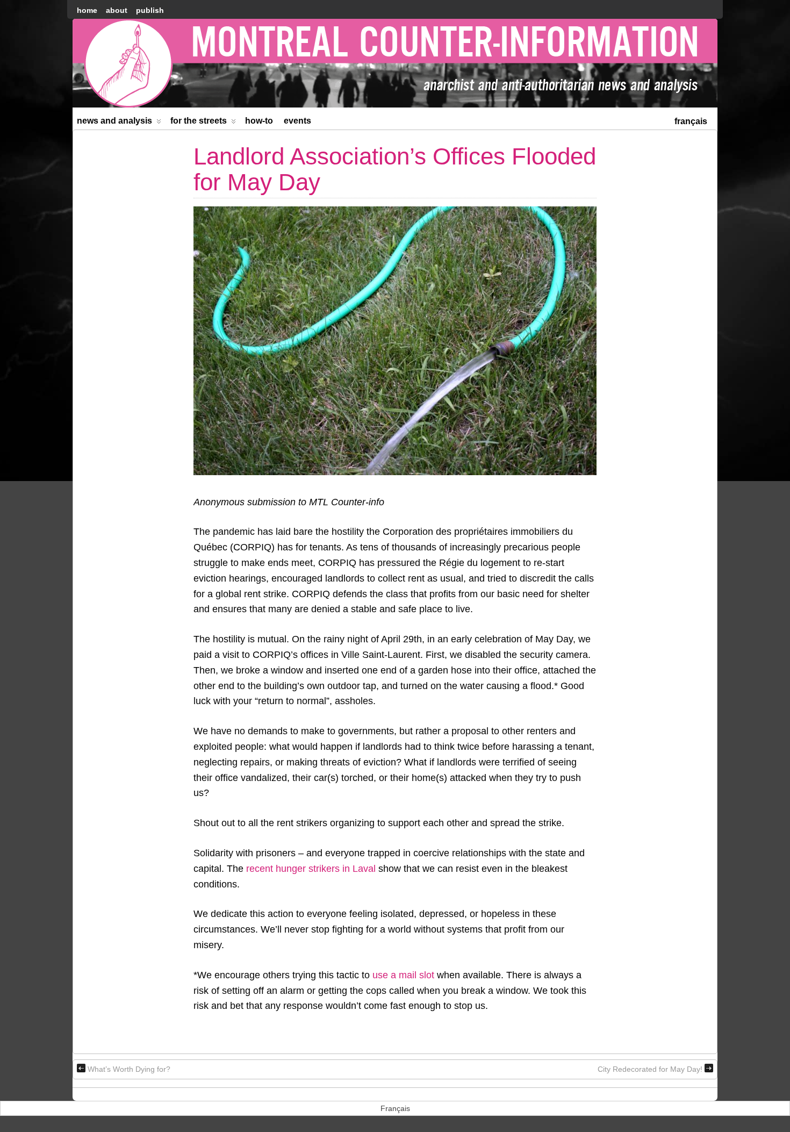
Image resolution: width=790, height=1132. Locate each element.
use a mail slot (403, 975)
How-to (259, 120)
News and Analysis (114, 120)
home (87, 10)
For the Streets (198, 120)
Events (297, 120)
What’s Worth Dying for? (129, 1069)
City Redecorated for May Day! (650, 1069)
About (116, 10)
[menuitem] (691, 120)
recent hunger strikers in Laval (311, 868)
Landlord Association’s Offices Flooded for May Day (394, 169)
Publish (150, 10)
